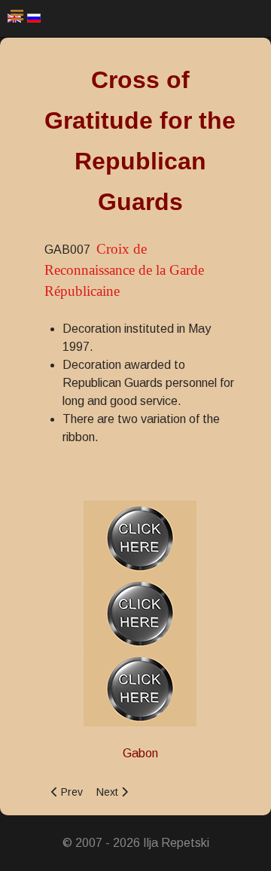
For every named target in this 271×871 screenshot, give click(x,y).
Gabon (140, 753)
